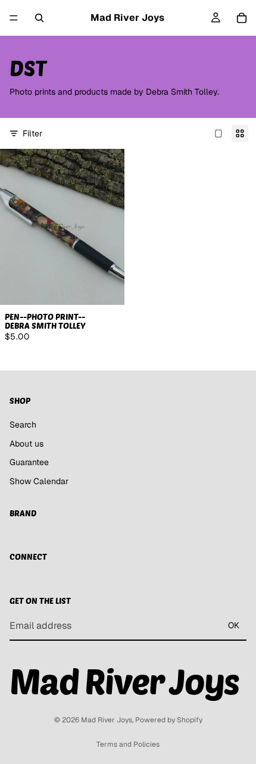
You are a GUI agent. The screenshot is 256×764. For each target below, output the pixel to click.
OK (233, 625)
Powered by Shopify (168, 720)
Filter (32, 133)
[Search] (39, 18)
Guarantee (29, 462)
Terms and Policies (128, 744)
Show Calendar (39, 481)
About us (26, 443)
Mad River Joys (106, 720)
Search (23, 424)
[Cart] (242, 18)
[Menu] (13, 18)
